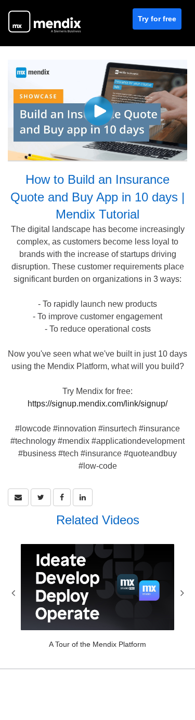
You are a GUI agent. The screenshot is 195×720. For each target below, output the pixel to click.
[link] (41, 497)
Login (176, 689)
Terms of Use (32, 689)
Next (182, 593)
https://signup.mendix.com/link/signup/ (97, 403)
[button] (18, 497)
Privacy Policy (87, 689)
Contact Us (138, 689)
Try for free (157, 19)
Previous (13, 593)
